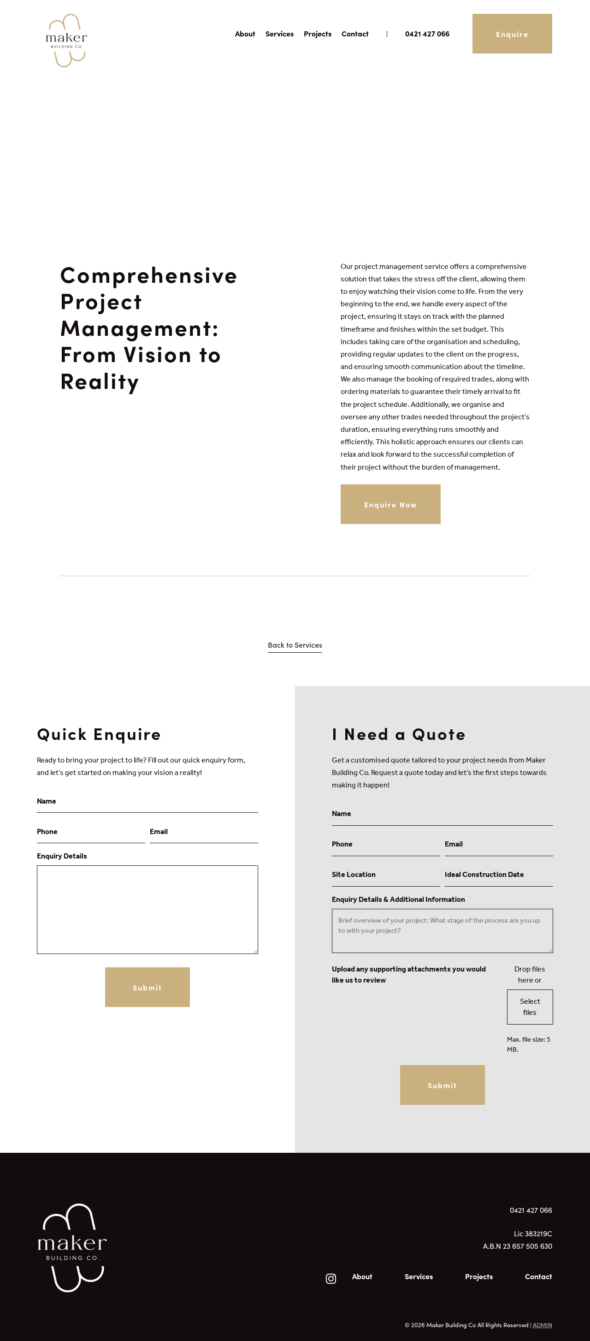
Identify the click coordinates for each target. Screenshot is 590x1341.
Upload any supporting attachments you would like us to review (409, 974)
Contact (355, 33)
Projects (317, 33)
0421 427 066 (427, 33)
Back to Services (295, 644)
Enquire (512, 34)
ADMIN (542, 1325)
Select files (530, 1007)
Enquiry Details (62, 856)
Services (280, 33)
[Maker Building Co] (163, 1257)
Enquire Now (390, 504)
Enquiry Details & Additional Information (398, 899)
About (245, 33)
